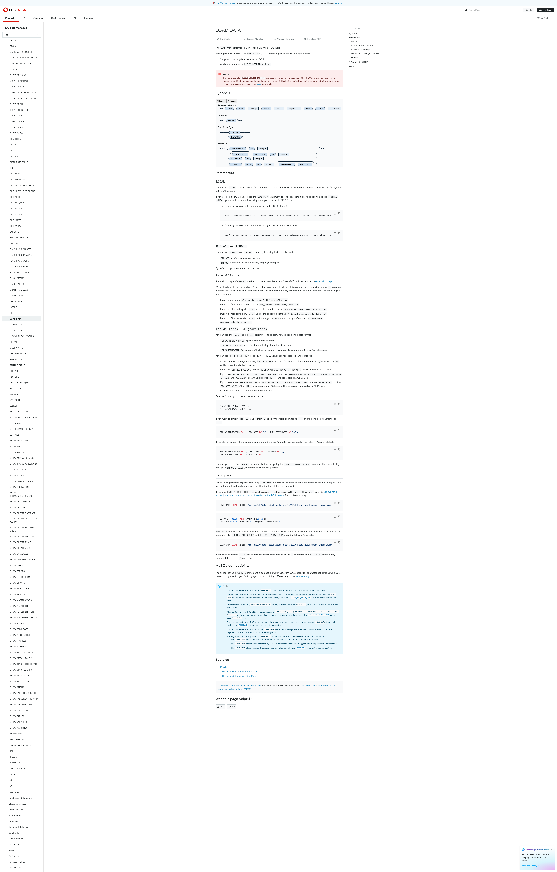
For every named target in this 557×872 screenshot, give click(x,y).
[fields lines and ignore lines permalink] (270, 329)
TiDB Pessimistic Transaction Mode (238, 676)
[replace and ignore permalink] (249, 246)
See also (353, 66)
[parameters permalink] (236, 173)
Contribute (225, 39)
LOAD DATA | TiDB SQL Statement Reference (239, 685)
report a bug (302, 576)
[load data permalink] (243, 30)
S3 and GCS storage (360, 49)
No (233, 706)
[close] (551, 849)
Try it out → (339, 3)
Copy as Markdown (255, 39)
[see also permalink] (231, 659)
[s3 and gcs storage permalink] (244, 275)
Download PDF (314, 39)
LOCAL (354, 41)
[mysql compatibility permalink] (252, 565)
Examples (353, 58)
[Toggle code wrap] (335, 214)
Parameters (354, 37)
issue (258, 84)
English (544, 18)
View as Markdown (285, 39)
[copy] (339, 214)
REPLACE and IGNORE (362, 45)
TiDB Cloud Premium (226, 3)
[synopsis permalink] (232, 93)
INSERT (224, 666)
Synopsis (353, 33)
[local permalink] (227, 181)
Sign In (529, 10)
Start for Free (545, 10)
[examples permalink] (233, 475)
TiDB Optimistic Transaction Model (238, 671)
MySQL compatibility (358, 62)
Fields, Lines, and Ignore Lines (365, 54)
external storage (323, 281)
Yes (221, 706)
